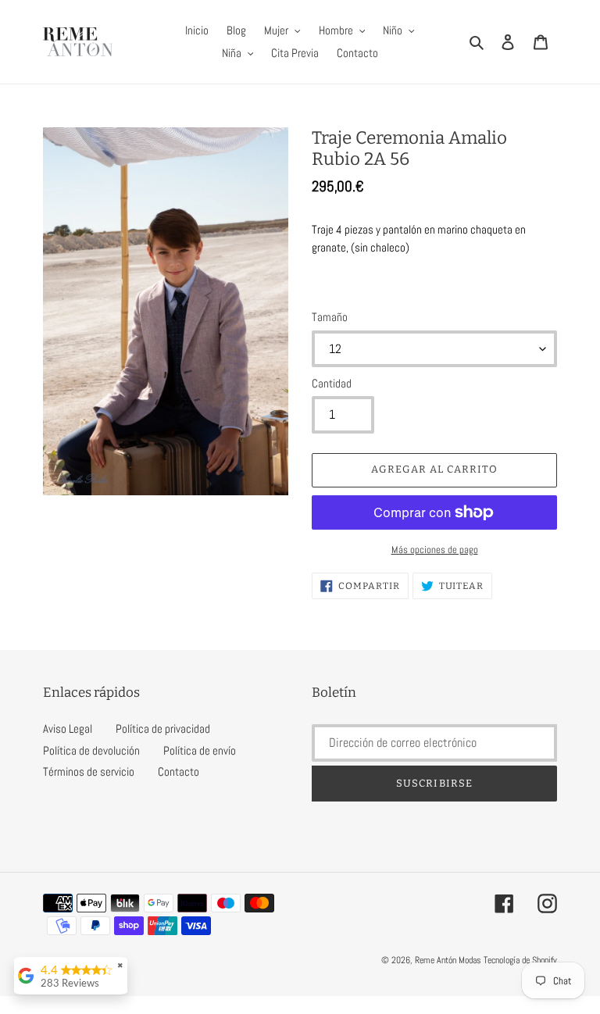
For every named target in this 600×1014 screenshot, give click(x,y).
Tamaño (330, 316)
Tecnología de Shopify (520, 960)
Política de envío (199, 750)
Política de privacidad (163, 728)
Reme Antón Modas (448, 960)
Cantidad (332, 383)
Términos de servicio (88, 771)
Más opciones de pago (434, 549)
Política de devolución (91, 750)
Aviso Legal (67, 728)
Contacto (178, 771)
